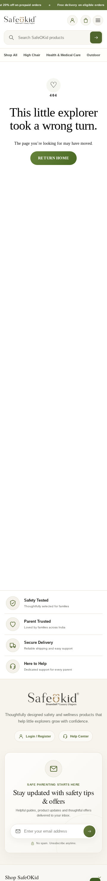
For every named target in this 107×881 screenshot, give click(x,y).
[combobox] (53, 37)
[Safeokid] (20, 20)
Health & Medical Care (63, 55)
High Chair (31, 55)
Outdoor (93, 55)
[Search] (96, 37)
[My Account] (72, 20)
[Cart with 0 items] (85, 20)
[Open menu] (98, 20)
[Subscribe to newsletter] (89, 831)
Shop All (10, 55)
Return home (53, 158)
